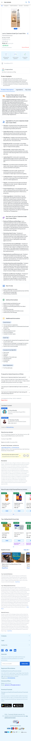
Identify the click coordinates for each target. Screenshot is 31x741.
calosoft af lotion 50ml (18, 623)
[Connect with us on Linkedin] (15, 650)
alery (15, 580)
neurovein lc (20, 580)
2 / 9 (18, 28)
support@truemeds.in (6, 447)
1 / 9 (15, 28)
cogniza (13, 575)
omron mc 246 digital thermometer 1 (20, 598)
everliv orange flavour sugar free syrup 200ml (16, 627)
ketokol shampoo (9, 578)
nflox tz (21, 578)
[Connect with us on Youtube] (11, 650)
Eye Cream (26, 5)
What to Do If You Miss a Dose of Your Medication (11, 565)
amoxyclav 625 (14, 577)
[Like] (24, 455)
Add (7, 511)
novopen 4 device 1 (10, 607)
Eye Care (21, 5)
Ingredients (19, 89)
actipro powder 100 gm (6, 614)
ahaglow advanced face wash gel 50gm (14, 615)
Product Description (7, 89)
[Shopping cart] (29, 2)
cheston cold (18, 575)
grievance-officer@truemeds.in (12, 685)
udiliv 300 (8, 575)
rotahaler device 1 (24, 589)
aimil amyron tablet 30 (18, 617)
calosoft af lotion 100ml (7, 623)
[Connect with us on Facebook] (6, 650)
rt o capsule (21, 577)
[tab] (15, 636)
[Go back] (2, 2)
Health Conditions (13, 5)
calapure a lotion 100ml (12, 621)
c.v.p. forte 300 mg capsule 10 (16, 618)
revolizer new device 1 (21, 607)
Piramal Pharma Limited (7, 35)
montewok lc (16, 578)
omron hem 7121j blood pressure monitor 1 (14, 604)
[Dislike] (27, 455)
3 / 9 (20, 28)
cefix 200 (7, 581)
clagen (6, 580)
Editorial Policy (10, 427)
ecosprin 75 (7, 577)
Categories (6, 5)
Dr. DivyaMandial (12, 410)
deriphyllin (12, 581)
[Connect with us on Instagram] (2, 650)
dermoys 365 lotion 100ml (15, 626)
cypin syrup (11, 580)
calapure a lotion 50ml (23, 621)
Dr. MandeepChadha (13, 420)
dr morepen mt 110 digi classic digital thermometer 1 (12, 587)
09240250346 (15, 447)
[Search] (26, 2)
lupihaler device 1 (12, 595)
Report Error (4, 400)
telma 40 (3, 575)
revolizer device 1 (17, 596)
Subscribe (25, 663)
